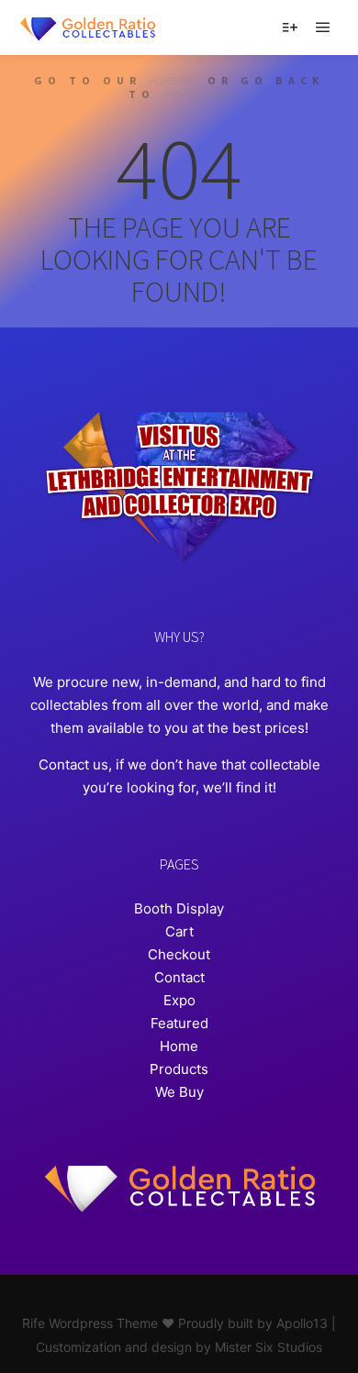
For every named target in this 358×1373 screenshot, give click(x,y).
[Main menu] (323, 27)
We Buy (179, 1092)
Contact (179, 977)
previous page (196, 94)
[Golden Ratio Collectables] (87, 27)
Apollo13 (302, 1323)
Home (179, 1046)
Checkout (179, 954)
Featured (179, 1023)
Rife (33, 1323)
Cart (179, 931)
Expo (179, 1000)
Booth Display (179, 908)
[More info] (290, 27)
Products (179, 1069)
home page (174, 80)
